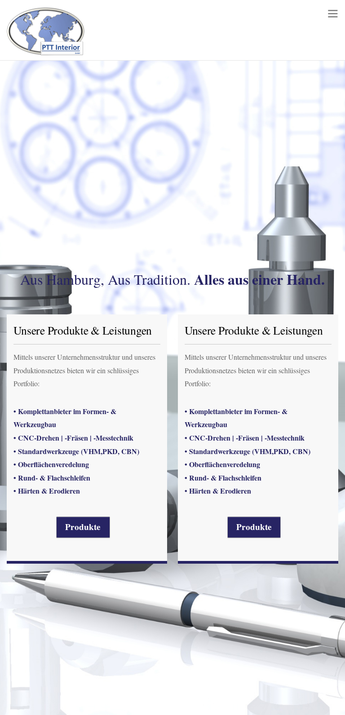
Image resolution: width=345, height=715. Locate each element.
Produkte (83, 527)
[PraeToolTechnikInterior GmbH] (45, 50)
